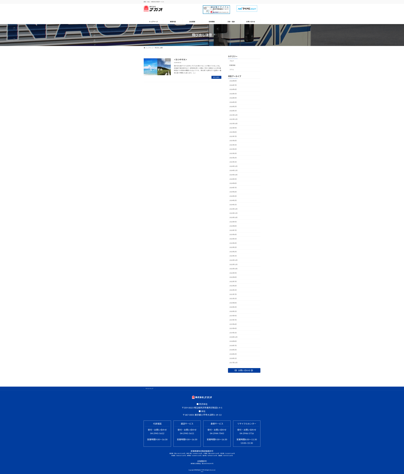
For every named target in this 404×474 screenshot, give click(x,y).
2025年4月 (233, 149)
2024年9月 (233, 179)
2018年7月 (233, 345)
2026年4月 (233, 98)
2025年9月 (233, 128)
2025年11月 (233, 119)
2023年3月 (233, 247)
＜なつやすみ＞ (180, 59)
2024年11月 (233, 170)
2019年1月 (233, 333)
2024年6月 (233, 192)
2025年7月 (233, 136)
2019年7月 (233, 320)
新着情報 (232, 65)
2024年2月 (233, 200)
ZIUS (202, 471)
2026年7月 (233, 85)
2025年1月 (233, 162)
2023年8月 (233, 226)
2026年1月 (233, 111)
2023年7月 (233, 230)
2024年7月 (233, 187)
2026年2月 (233, 106)
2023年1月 (233, 256)
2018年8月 (233, 341)
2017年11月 (233, 363)
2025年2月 (233, 158)
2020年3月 (233, 307)
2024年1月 (233, 205)
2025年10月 (233, 123)
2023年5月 (233, 239)
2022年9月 (233, 273)
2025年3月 (233, 153)
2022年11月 (233, 264)
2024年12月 (233, 166)
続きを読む (216, 77)
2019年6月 (233, 324)
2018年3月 (233, 350)
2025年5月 (233, 145)
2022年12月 (233, 260)
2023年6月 (233, 234)
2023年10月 (233, 217)
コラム (231, 69)
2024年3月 (233, 196)
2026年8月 (233, 81)
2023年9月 (233, 222)
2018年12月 (233, 337)
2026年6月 (233, 89)
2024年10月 (233, 175)
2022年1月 (233, 290)
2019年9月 (233, 316)
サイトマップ (149, 388)
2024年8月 (233, 183)
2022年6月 (233, 286)
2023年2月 (233, 252)
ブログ (231, 61)
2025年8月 (233, 132)
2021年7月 (233, 294)
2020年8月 (233, 303)
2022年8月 (233, 277)
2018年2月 (233, 354)
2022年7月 (233, 281)
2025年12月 (233, 115)
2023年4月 (233, 243)
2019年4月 (233, 328)
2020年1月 (233, 311)
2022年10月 (233, 269)
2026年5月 (233, 94)
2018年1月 (233, 358)
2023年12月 (233, 209)
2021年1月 (233, 299)
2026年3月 (233, 102)
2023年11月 (233, 213)
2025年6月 (233, 141)
